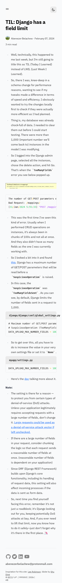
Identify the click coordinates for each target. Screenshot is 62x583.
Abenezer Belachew (22, 38)
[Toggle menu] (7, 9)
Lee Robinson (34, 572)
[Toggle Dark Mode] (53, 10)
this (13, 262)
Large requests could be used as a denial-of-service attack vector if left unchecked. (33, 427)
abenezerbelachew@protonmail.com (29, 564)
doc (26, 379)
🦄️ (46, 533)
